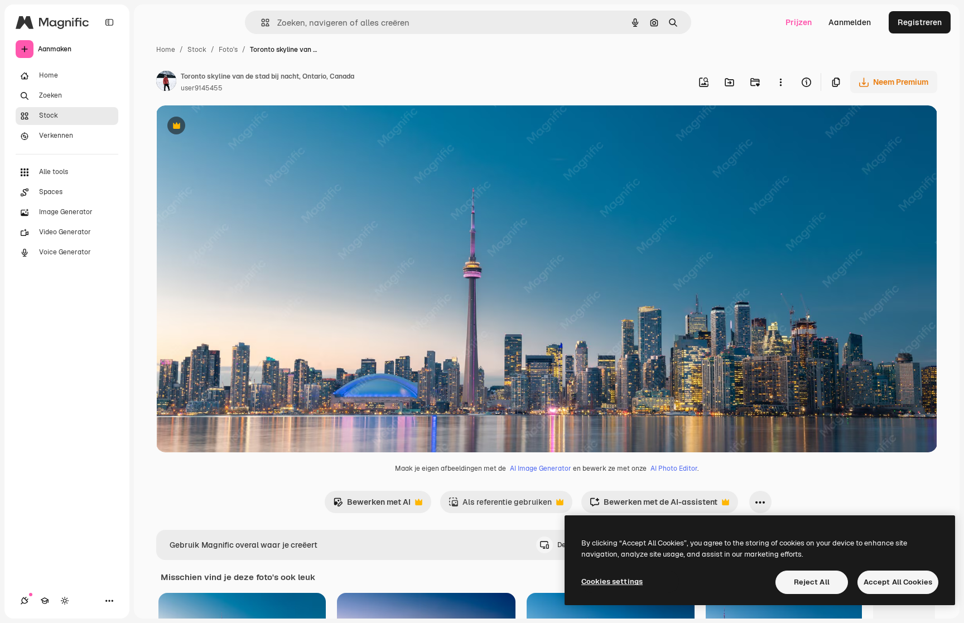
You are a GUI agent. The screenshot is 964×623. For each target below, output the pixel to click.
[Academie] (45, 601)
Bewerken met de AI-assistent (653, 505)
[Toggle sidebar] (109, 22)
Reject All (812, 582)
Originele (229, 127)
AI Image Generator (540, 468)
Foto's (228, 49)
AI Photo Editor (673, 468)
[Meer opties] (780, 82)
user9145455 (202, 88)
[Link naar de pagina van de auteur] (166, 82)
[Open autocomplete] (260, 22)
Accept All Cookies (898, 582)
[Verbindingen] (24, 601)
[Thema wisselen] (65, 601)
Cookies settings (612, 581)
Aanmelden (849, 22)
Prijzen (798, 22)
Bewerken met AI (372, 505)
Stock (196, 49)
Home (165, 49)
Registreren (920, 22)
